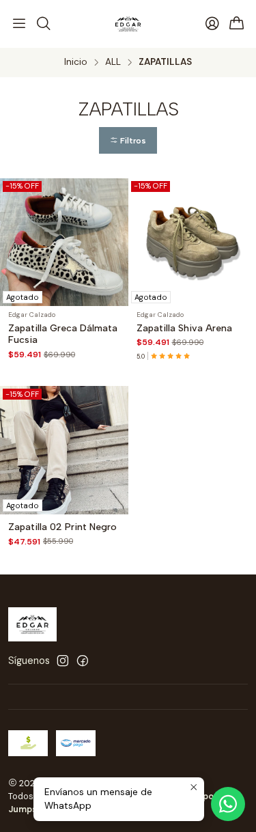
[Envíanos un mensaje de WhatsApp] (228, 804)
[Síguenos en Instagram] (63, 660)
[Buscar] (43, 24)
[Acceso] (212, 24)
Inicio (75, 62)
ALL (113, 62)
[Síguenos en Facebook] (82, 660)
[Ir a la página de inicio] (128, 24)
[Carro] (237, 24)
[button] (128, 140)
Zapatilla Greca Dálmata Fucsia (62, 334)
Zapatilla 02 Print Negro (62, 527)
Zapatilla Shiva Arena (184, 328)
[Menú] (19, 24)
